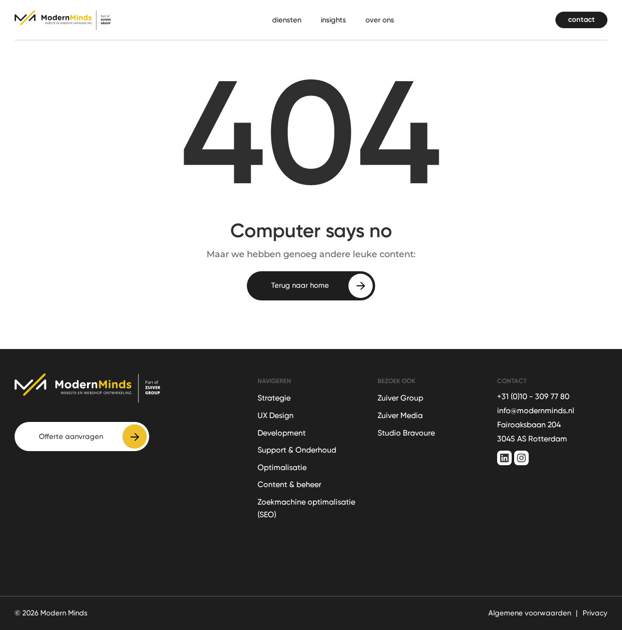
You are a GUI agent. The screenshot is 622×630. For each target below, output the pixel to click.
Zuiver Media (400, 415)
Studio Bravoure (406, 433)
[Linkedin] (504, 458)
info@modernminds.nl (535, 410)
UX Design (276, 415)
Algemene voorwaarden (529, 613)
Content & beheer (289, 484)
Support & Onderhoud (297, 450)
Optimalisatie (282, 467)
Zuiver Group (400, 397)
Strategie (274, 397)
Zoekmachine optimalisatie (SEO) (306, 508)
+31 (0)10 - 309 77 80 (533, 396)
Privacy (595, 613)
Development (282, 433)
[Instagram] (521, 458)
